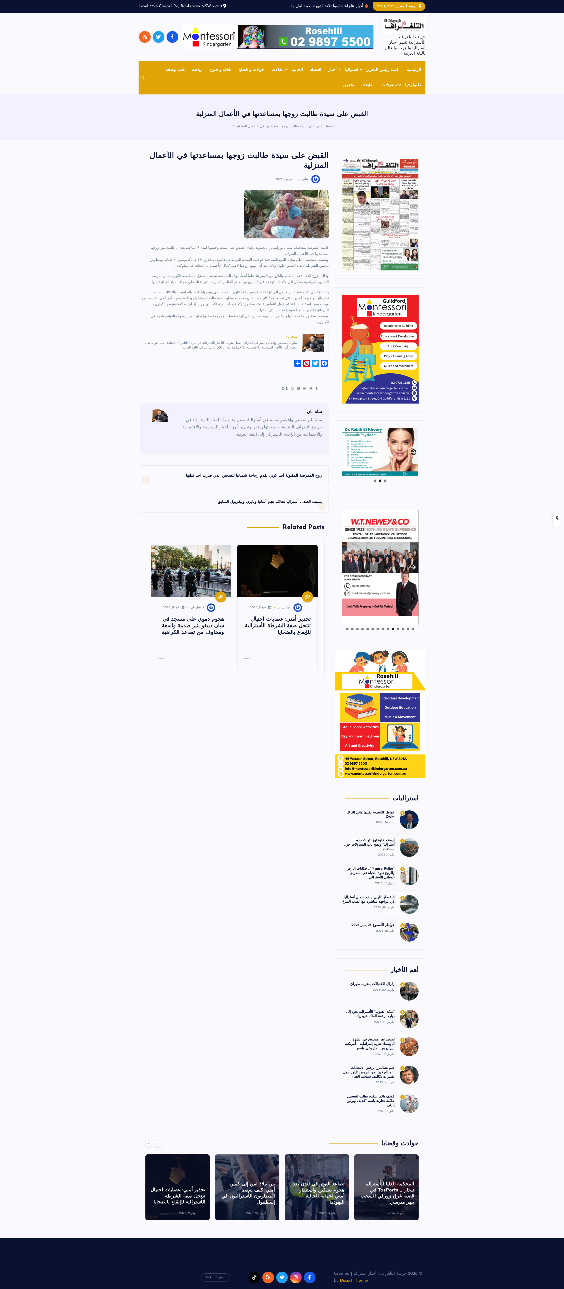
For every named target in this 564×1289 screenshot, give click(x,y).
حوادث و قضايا (251, 76)
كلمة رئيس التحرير (382, 76)
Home (329, 133)
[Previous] (148, 1150)
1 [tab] (385, 487)
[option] (386, 1194)
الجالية (297, 76)
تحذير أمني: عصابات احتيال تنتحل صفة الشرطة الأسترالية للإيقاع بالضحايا (247, 1203)
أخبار (332, 76)
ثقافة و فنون (220, 76)
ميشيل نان (284, 614)
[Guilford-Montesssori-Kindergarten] (380, 356)
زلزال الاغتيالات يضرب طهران (372, 990)
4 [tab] (398, 636)
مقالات (277, 76)
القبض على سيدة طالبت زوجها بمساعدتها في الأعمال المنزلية (280, 133)
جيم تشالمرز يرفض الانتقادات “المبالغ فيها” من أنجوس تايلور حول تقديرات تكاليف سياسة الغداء (369, 1079)
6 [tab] (388, 636)
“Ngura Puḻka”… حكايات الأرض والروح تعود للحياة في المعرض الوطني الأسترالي (371, 880)
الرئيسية (414, 76)
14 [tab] (347, 636)
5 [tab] (393, 636)
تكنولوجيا (413, 92)
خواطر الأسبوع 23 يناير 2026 (373, 931)
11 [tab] (362, 636)
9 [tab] (372, 636)
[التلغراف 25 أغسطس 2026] (380, 221)
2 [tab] (380, 487)
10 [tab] (367, 636)
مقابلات (368, 92)
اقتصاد (315, 76)
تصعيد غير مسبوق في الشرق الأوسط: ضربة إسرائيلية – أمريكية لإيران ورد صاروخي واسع (370, 1050)
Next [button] (413, 458)
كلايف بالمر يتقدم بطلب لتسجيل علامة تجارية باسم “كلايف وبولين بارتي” (371, 1108)
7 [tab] (383, 636)
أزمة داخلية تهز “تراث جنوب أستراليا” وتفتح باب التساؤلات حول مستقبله (369, 851)
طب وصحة (175, 76)
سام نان (303, 186)
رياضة (197, 76)
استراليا (351, 76)
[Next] (158, 1150)
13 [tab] (352, 636)
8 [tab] (378, 636)
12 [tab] (357, 636)
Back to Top (213, 1284)
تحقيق (348, 92)
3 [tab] (375, 487)
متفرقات (389, 92)
